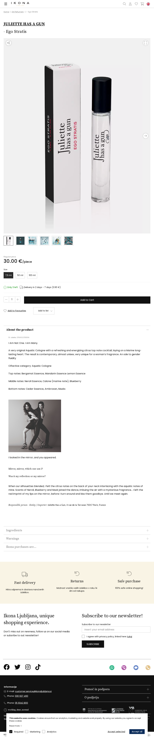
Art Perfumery (18, 12)
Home (6, 12)
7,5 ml (8, 275)
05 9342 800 (21, 702)
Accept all (137, 731)
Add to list (43, 310)
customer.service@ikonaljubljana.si (33, 691)
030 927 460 (21, 696)
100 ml (32, 275)
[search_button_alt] (124, 4)
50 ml (20, 275)
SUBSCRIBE (93, 644)
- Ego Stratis (32, 12)
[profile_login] (130, 4)
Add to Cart (87, 300)
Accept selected (116, 731)
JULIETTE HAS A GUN (24, 24)
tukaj (129, 636)
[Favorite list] (136, 4)
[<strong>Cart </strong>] (142, 4)
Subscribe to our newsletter (96, 624)
